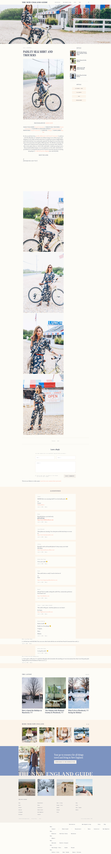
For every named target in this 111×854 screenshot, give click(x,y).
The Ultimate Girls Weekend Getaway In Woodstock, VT (54, 686)
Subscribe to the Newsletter (65, 736)
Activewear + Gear (79, 88)
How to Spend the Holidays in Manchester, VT (32, 686)
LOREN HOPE (49, 123)
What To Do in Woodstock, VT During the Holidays (78, 686)
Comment (39, 437)
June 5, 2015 (40, 610)
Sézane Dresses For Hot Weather (81, 61)
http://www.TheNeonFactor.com (45, 494)
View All (87, 648)
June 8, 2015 (40, 627)
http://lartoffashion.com (43, 570)
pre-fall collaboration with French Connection (47, 136)
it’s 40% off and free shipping (42, 151)
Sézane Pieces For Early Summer (82, 76)
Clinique (50, 130)
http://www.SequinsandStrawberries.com (47, 554)
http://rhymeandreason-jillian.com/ (46, 524)
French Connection (39, 127)
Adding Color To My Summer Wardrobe (81, 68)
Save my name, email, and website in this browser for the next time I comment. (47, 450)
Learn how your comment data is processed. (50, 455)
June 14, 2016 (25, 636)
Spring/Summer (79, 100)
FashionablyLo (40, 479)
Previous (53, 415)
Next (58, 415)
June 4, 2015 (40, 481)
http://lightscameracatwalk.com (45, 586)
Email (59, 431)
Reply (46, 481)
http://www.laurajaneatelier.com (45, 509)
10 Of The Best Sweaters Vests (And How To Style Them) (82, 53)
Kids (79, 96)
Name (38, 431)
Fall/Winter (79, 92)
